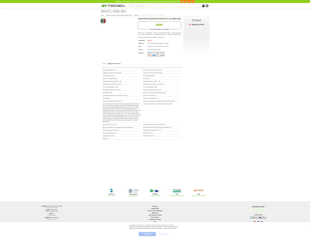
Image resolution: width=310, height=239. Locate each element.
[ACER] (159, 25)
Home (102, 15)
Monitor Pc (136, 15)
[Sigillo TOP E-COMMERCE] (111, 190)
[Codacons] (155, 190)
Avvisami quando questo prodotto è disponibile (151, 37)
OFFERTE (116, 11)
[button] (196, 24)
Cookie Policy (172, 228)
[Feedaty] (198, 190)
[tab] (104, 63)
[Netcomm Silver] (130, 190)
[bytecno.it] (113, 6)
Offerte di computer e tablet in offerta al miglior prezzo (119, 15)
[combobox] (165, 6)
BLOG (123, 11)
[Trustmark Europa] (136, 190)
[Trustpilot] (176, 190)
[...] (180, 34)
